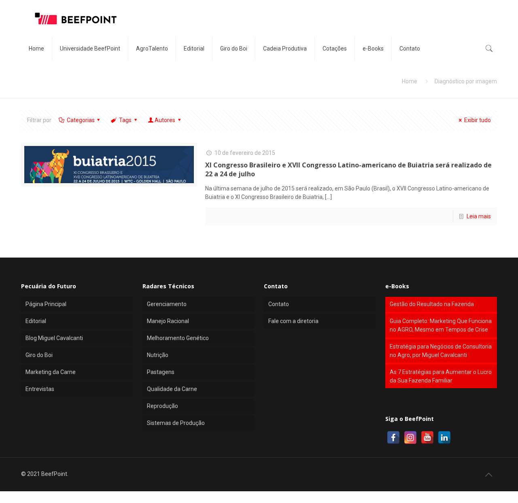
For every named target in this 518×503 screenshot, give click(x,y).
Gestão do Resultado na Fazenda (432, 304)
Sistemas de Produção (176, 423)
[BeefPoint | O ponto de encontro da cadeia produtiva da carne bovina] (75, 18)
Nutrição (157, 355)
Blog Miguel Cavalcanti (54, 338)
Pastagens (160, 372)
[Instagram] (410, 437)
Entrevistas (39, 389)
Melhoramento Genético (178, 338)
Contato (278, 304)
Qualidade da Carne (172, 389)
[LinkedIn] (444, 437)
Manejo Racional (168, 321)
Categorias (81, 120)
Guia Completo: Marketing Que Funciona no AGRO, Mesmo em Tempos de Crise (441, 325)
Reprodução (162, 406)
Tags (125, 120)
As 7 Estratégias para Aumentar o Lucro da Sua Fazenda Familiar (441, 376)
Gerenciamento (167, 304)
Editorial (35, 321)
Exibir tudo (477, 120)
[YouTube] (427, 437)
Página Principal (45, 304)
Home (409, 81)
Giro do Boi (39, 355)
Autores (165, 120)
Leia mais (479, 216)
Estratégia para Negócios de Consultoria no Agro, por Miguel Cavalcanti (441, 350)
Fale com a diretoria (293, 321)
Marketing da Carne (50, 372)
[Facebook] (393, 437)
